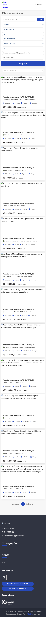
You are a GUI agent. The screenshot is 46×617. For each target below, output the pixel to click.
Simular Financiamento (16, 584)
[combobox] (23, 70)
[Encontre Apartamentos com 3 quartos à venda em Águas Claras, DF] (8, 602)
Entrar (39, 5)
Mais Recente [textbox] (10, 70)
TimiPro (30, 614)
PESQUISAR (23, 64)
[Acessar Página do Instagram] (4, 577)
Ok (41, 20)
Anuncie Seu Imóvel (16, 588)
